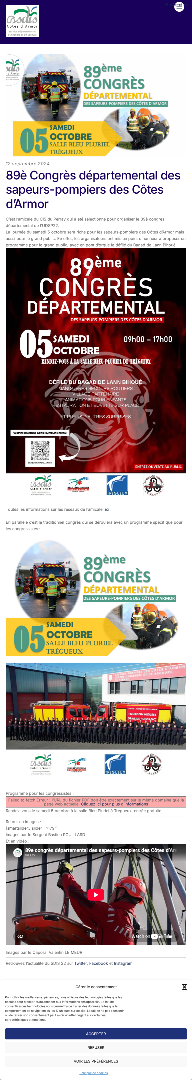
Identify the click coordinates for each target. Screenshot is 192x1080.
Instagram (123, 963)
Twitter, (81, 963)
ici (107, 509)
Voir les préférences (96, 1061)
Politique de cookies (94, 1073)
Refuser (96, 1047)
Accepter (96, 1033)
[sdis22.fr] (22, 34)
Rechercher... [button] (178, 4)
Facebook (99, 963)
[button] (184, 986)
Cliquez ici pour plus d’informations (114, 803)
